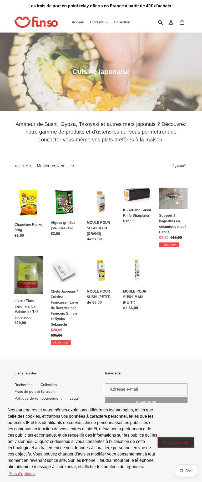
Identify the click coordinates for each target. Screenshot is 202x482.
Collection (49, 385)
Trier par (22, 166)
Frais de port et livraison (34, 391)
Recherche (23, 385)
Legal (74, 398)
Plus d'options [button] (21, 474)
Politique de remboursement (38, 398)
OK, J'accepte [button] (176, 442)
